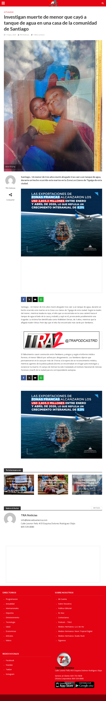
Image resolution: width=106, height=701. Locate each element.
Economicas (11, 631)
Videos (8, 640)
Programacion (12, 599)
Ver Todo (96, 508)
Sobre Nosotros (65, 604)
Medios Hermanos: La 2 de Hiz (71, 626)
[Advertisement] (61, 275)
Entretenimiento (12, 617)
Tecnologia (10, 622)
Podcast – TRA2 (65, 622)
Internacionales (12, 608)
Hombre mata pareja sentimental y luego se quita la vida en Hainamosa (87, 483)
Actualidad (9, 12)
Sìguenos (62, 640)
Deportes (10, 613)
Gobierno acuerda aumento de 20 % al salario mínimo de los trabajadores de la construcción (18, 482)
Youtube (9, 665)
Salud (8, 626)
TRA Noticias (24, 35)
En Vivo (61, 613)
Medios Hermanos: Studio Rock (71, 636)
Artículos (9, 636)
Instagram (10, 674)
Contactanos (63, 617)
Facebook (10, 660)
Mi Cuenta (62, 599)
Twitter (9, 669)
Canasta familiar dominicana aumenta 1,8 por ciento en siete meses (53, 483)
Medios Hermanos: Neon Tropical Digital (75, 631)
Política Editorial (64, 608)
